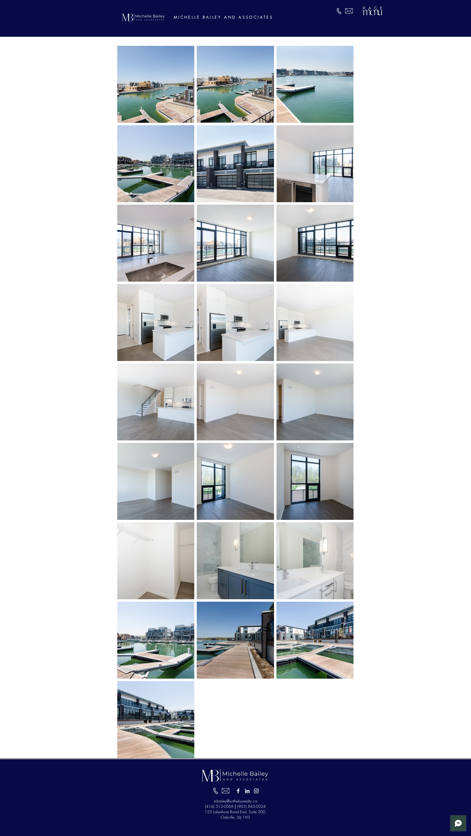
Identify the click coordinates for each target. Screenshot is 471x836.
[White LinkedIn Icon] (247, 791)
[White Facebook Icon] (238, 791)
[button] (372, 11)
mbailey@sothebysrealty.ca (235, 801)
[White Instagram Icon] (256, 791)
